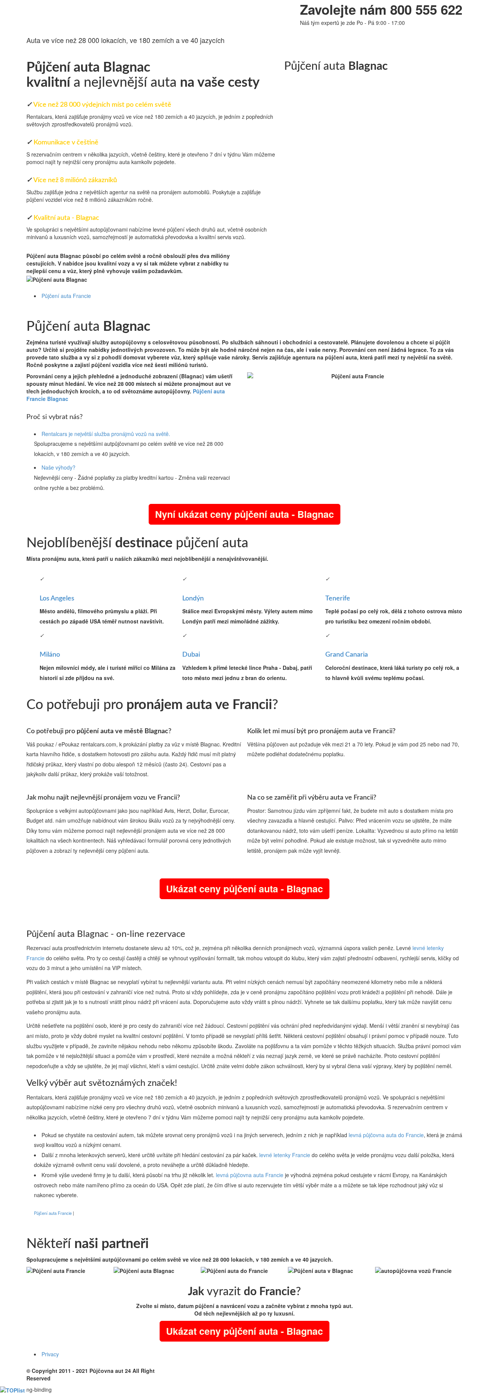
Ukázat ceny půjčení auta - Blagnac (244, 888)
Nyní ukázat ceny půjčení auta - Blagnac (244, 514)
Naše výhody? (58, 467)
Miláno (50, 654)
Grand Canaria (346, 654)
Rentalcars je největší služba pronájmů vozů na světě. (106, 434)
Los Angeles (57, 598)
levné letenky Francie (284, 1155)
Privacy (50, 1354)
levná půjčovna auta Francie (249, 1175)
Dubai (191, 654)
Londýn (193, 598)
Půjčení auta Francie (66, 295)
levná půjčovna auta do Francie (386, 1135)
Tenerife (337, 598)
